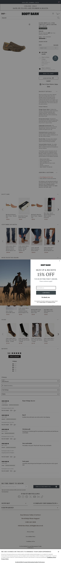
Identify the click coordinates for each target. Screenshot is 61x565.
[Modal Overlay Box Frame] (30, 282)
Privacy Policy (5, 559)
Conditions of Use (51, 557)
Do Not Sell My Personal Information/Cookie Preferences (30, 562)
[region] (30, 557)
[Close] (58, 551)
